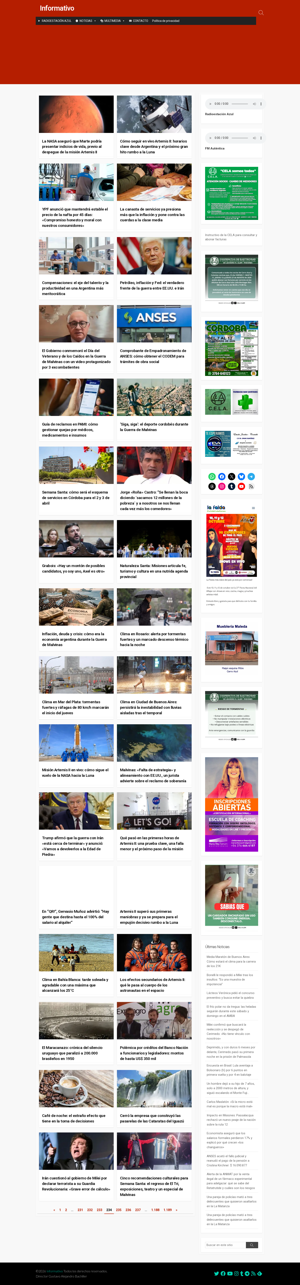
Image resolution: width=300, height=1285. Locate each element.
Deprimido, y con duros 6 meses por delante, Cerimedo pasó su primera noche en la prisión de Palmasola (231, 1051)
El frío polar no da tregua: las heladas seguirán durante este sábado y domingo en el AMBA (231, 1011)
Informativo (55, 1271)
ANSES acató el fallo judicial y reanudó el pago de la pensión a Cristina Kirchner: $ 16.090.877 (228, 1160)
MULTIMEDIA (112, 20)
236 (128, 1210)
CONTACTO (140, 20)
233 (99, 1210)
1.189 (167, 1210)
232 (90, 1210)
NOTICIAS (86, 20)
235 (118, 1210)
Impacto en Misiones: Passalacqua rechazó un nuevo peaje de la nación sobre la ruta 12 (231, 1119)
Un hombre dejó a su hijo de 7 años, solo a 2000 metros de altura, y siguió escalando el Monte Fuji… (231, 1088)
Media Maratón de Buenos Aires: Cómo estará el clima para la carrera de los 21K (231, 961)
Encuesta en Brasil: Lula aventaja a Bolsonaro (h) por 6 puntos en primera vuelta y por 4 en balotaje (230, 1070)
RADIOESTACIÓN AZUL (56, 20)
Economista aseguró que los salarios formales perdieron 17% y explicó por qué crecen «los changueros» (229, 1140)
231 (80, 1210)
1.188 (155, 1210)
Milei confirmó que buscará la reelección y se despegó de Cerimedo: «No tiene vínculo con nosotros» (228, 1031)
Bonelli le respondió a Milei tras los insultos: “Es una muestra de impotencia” (230, 979)
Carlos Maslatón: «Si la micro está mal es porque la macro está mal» (229, 1104)
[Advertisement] (150, 55)
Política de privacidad (165, 20)
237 (138, 1210)
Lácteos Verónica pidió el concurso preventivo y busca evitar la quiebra (230, 995)
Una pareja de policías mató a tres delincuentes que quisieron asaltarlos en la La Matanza (232, 1201)
